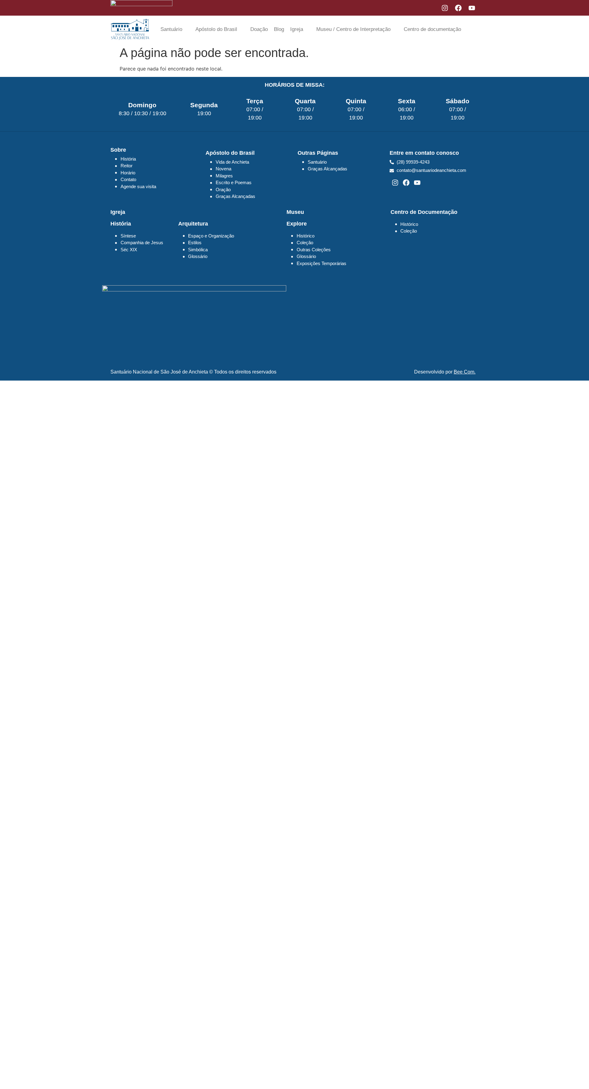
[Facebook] (458, 8)
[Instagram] (445, 8)
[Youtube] (472, 8)
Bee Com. (464, 371)
